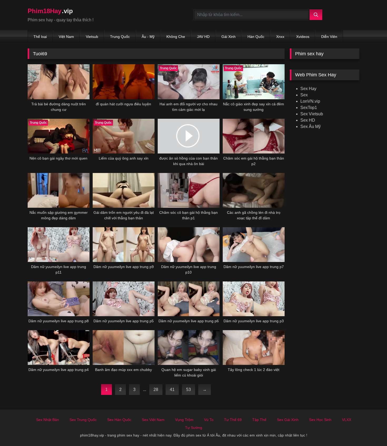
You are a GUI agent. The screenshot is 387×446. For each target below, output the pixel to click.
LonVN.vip (310, 101)
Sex (304, 95)
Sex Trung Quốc (83, 420)
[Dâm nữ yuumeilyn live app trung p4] (59, 347)
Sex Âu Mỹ (310, 126)
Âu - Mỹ (148, 36)
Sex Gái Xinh (288, 420)
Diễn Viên (329, 36)
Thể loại (40, 36)
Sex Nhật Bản (47, 420)
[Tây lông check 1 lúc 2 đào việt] (254, 347)
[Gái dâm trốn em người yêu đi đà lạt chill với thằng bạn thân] (124, 190)
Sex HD (307, 120)
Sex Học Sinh (320, 420)
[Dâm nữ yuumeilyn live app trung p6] (189, 298)
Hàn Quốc (255, 36)
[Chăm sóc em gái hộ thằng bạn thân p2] (254, 136)
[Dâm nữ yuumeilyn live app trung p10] (189, 244)
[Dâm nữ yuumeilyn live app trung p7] (254, 244)
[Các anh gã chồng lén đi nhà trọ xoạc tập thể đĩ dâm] (254, 190)
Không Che (175, 36)
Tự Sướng (193, 427)
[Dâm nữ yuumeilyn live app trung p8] (59, 298)
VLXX (346, 420)
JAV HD (203, 36)
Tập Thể (259, 420)
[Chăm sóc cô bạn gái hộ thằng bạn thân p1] (189, 190)
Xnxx (280, 36)
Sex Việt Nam (153, 420)
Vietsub (92, 36)
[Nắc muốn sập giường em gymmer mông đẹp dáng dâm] (59, 190)
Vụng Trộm (184, 420)
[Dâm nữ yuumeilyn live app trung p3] (254, 298)
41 (172, 389)
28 (155, 389)
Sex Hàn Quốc (119, 420)
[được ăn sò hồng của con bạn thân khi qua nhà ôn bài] (189, 136)
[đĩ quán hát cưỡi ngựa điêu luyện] (124, 81)
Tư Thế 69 (233, 420)
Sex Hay (308, 88)
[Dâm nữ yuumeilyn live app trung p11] (59, 244)
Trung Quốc (120, 36)
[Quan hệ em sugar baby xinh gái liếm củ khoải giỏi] (189, 347)
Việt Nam (66, 36)
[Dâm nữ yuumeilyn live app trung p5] (124, 298)
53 (188, 389)
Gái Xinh (228, 36)
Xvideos (302, 36)
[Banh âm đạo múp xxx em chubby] (124, 347)
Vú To (209, 420)
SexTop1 (308, 107)
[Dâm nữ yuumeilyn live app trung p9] (124, 244)
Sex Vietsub (311, 114)
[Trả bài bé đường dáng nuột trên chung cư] (59, 81)
